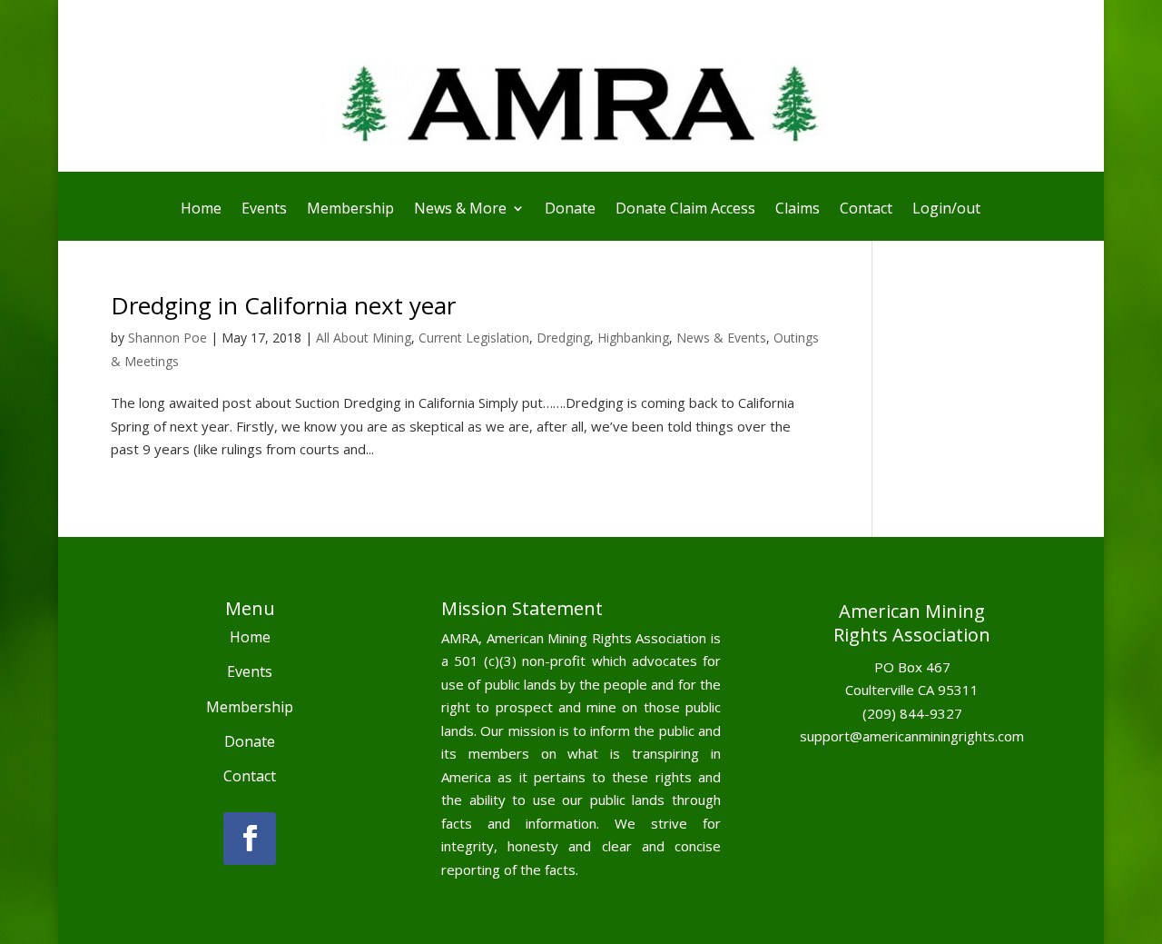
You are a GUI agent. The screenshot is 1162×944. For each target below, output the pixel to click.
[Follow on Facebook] (249, 838)
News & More (460, 210)
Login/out (946, 210)
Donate (570, 210)
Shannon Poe (167, 337)
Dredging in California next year (283, 305)
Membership (350, 210)
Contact (866, 210)
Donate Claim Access (685, 210)
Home (201, 210)
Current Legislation (474, 337)
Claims (797, 210)
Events (264, 210)
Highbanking (633, 337)
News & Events (721, 337)
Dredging (563, 337)
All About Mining (363, 337)
